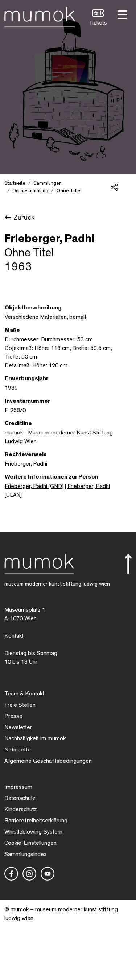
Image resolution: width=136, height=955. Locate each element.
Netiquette (17, 750)
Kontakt (14, 636)
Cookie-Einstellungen (30, 843)
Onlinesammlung (30, 190)
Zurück (23, 217)
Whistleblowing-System (33, 832)
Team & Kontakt (24, 694)
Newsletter (18, 727)
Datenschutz (20, 798)
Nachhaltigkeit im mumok (35, 738)
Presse (13, 716)
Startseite (14, 183)
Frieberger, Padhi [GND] (34, 486)
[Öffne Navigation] (121, 14)
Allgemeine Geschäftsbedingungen (48, 761)
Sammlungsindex (25, 854)
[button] (98, 18)
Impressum (18, 787)
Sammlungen (47, 183)
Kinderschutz (20, 809)
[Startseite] (39, 15)
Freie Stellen (20, 705)
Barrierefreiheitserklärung (35, 820)
